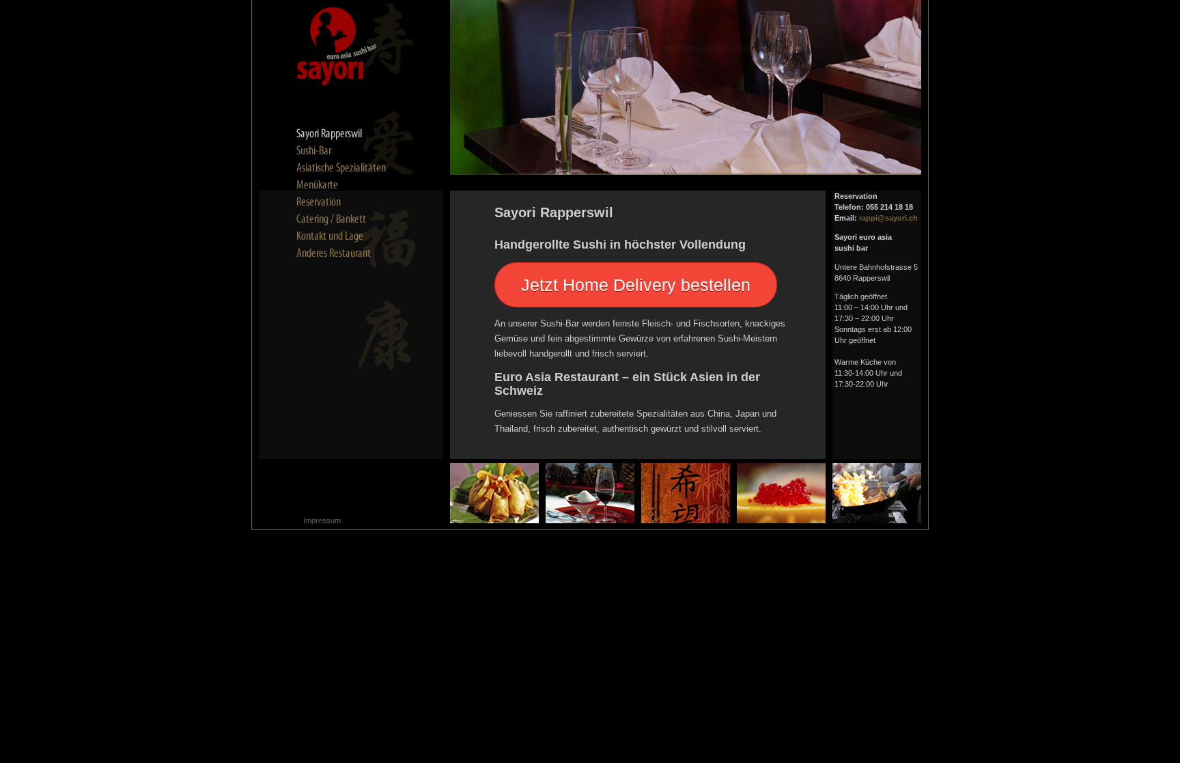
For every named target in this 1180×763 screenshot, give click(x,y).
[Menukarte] (344, 185)
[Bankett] (344, 219)
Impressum (322, 520)
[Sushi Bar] (344, 151)
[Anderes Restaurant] (344, 253)
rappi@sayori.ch (888, 218)
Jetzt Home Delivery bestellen (635, 284)
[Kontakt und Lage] (344, 236)
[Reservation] (344, 202)
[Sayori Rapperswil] (344, 134)
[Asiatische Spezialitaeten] (344, 168)
